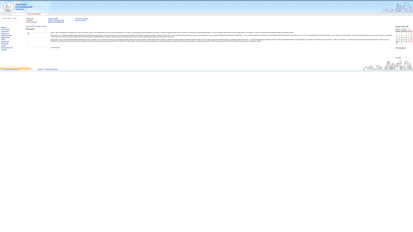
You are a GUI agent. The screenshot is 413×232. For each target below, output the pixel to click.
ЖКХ (3, 39)
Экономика (5, 29)
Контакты (40, 69)
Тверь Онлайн (30, 26)
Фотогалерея (31, 22)
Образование (6, 35)
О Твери (29, 20)
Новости (29, 19)
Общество (5, 33)
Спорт (3, 46)
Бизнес (4, 27)
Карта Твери (53, 19)
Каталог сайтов (82, 19)
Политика (5, 31)
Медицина (5, 37)
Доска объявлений (56, 22)
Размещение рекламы (51, 69)
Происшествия (7, 48)
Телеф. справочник (56, 20)
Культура (4, 43)
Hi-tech (4, 50)
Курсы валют (80, 20)
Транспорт (5, 41)
